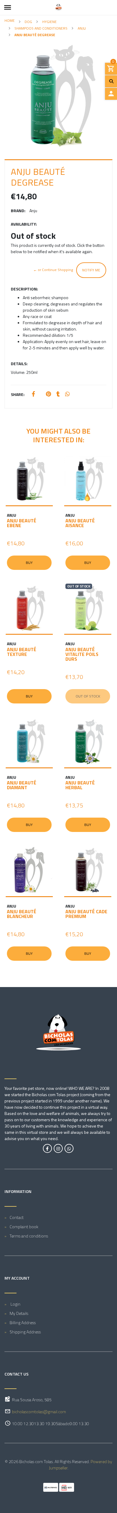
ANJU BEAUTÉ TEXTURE (21, 652)
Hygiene (49, 22)
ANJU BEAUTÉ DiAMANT (21, 785)
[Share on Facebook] (33, 394)
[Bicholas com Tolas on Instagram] (58, 1148)
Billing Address (23, 1322)
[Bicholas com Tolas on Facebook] (47, 1148)
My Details (19, 1313)
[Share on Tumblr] (58, 394)
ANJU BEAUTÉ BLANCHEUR (21, 914)
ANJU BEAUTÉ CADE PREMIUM (86, 914)
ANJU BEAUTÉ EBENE (21, 523)
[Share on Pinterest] (48, 394)
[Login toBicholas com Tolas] (111, 94)
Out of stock (88, 696)
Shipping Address (25, 1332)
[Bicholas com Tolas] (58, 7)
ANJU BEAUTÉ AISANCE (80, 523)
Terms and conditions (29, 1236)
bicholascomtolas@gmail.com (39, 1411)
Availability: (24, 224)
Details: (19, 363)
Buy (29, 562)
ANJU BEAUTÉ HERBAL (80, 785)
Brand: (18, 210)
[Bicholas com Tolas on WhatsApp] (69, 1148)
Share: (18, 394)
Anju (82, 28)
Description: (24, 289)
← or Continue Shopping (53, 270)
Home (9, 20)
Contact (17, 1217)
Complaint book (24, 1226)
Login (15, 1304)
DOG (28, 22)
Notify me (91, 270)
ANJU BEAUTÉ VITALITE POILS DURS (81, 654)
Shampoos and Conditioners (41, 28)
